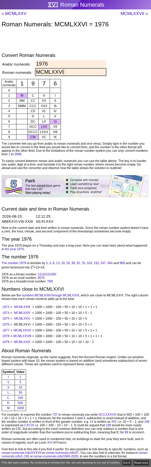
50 (20, 392)
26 (68, 263)
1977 (5, 330)
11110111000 (47, 274)
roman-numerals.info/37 (62, 452)
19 (63, 263)
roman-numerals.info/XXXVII (21, 452)
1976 (5, 324)
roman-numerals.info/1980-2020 (56, 456)
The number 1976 (14, 263)
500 (20, 403)
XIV (113, 421)
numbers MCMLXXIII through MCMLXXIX (50, 295)
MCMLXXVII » (134, 13)
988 (122, 263)
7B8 (50, 281)
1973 (5, 307)
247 (103, 263)
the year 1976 (14, 249)
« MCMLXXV (14, 13)
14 (91, 421)
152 (96, 263)
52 (78, 263)
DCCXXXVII (107, 414)
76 (83, 263)
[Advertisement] (75, 41)
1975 (5, 318)
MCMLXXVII (22, 330)
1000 (20, 408)
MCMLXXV (22, 318)
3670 (41, 277)
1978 (5, 336)
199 (146, 421)
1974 (5, 312)
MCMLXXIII (22, 307)
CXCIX (29, 425)
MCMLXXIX (22, 342)
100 (20, 397)
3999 (17, 154)
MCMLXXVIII (22, 336)
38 (73, 263)
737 (55, 414)
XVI (49, 442)
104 (89, 263)
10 (20, 387)
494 (110, 263)
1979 (5, 342)
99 (126, 432)
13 (58, 263)
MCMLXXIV (22, 312)
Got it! (127, 462)
